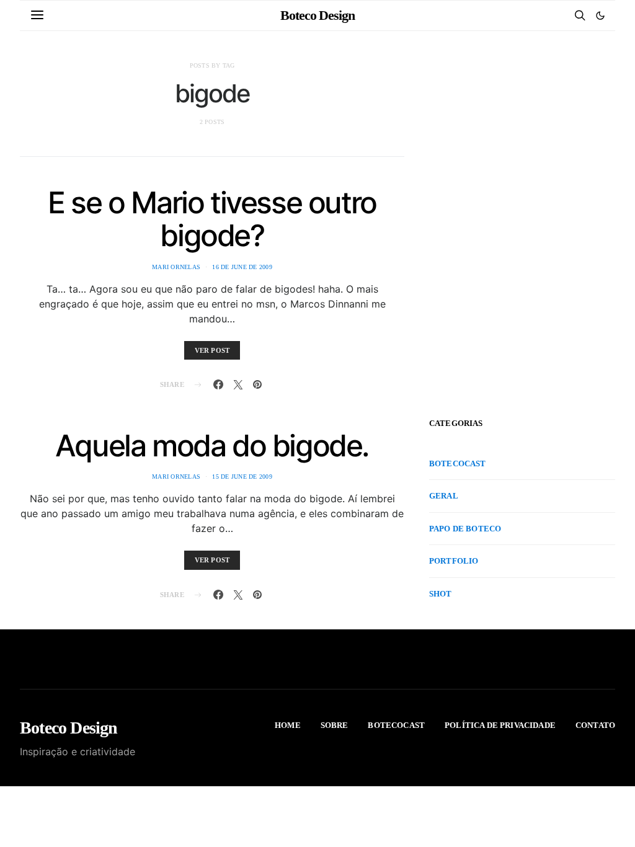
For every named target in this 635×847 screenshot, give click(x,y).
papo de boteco (465, 528)
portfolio (453, 560)
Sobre (335, 725)
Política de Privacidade (500, 725)
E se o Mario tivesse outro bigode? (212, 219)
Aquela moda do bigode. (212, 445)
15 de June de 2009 (242, 476)
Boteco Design (317, 15)
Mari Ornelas (176, 267)
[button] (600, 15)
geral (443, 495)
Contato (595, 725)
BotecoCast (457, 463)
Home (288, 725)
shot (440, 593)
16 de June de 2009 (242, 267)
